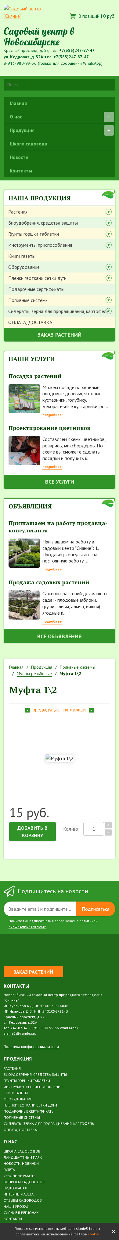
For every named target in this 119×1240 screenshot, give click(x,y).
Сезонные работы (20, 1175)
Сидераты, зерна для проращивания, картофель (58, 311)
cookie (93, 1234)
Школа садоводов (22, 1151)
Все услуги (59, 481)
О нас (16, 117)
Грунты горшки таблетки (33, 234)
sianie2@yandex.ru (20, 1033)
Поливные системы (28, 300)
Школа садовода (28, 144)
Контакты (21, 171)
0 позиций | (96, 16)
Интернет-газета (19, 1194)
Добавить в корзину (32, 831)
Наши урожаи (16, 1206)
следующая (74, 709)
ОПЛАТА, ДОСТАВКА (30, 322)
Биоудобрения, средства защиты (43, 223)
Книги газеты (21, 256)
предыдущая (46, 709)
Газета (9, 1169)
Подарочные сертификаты (36, 289)
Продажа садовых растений (49, 582)
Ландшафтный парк (23, 1157)
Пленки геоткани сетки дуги (37, 278)
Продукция (22, 130)
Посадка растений (35, 376)
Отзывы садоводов (23, 1200)
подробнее (52, 414)
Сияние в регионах (21, 1212)
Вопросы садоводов (24, 1182)
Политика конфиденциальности (31, 1046)
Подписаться (95, 909)
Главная (18, 103)
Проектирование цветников (49, 427)
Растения (17, 212)
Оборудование (24, 267)
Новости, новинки (21, 1163)
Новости (19, 157)
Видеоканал (15, 1188)
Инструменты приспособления (40, 245)
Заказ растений (59, 334)
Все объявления (59, 636)
